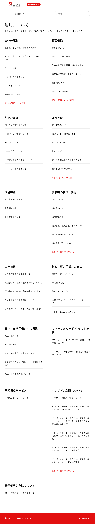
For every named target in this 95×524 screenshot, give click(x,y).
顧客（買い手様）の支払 (67, 266)
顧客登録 (57, 40)
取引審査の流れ (12, 208)
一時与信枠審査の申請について (18, 160)
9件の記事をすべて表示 (15, 103)
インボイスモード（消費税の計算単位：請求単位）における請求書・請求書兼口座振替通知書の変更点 (70, 421)
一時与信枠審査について (15, 169)
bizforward (8, 14)
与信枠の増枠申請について (16, 134)
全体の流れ (12, 40)
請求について (58, 199)
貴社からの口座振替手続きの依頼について (23, 283)
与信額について (12, 143)
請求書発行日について (62, 243)
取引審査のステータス (14, 199)
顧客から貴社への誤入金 (63, 274)
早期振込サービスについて (16, 398)
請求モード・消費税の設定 (64, 134)
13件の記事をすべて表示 (63, 252)
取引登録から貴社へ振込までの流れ (20, 48)
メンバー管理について (14, 77)
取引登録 (57, 117)
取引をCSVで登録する (62, 169)
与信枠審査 (11, 117)
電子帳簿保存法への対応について (19, 493)
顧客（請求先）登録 (61, 56)
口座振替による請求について (17, 274)
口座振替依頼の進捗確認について (19, 300)
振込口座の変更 (12, 336)
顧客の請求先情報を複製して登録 (67, 74)
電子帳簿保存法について (20, 485)
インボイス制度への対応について (67, 398)
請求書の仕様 (58, 208)
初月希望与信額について (15, 125)
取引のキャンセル (60, 143)
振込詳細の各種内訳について (17, 374)
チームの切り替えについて (16, 94)
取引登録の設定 (59, 125)
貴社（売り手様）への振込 (21, 328)
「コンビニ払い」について (64, 312)
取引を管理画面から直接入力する (67, 160)
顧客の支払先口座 (60, 291)
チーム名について (13, 86)
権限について (11, 68)
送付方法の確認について (63, 234)
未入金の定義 (58, 283)
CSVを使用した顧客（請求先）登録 (68, 65)
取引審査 (10, 192)
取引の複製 (57, 151)
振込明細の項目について (15, 344)
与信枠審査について (14, 151)
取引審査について (13, 217)
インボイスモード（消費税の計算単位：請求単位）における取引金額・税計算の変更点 (70, 436)
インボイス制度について (67, 390)
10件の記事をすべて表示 (63, 100)
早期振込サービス (16, 390)
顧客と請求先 (58, 48)
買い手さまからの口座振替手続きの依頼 (22, 291)
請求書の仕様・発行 (64, 192)
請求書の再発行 (59, 217)
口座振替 (10, 266)
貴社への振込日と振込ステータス (19, 353)
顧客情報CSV (58, 83)
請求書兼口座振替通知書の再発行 (67, 226)
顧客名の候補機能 (60, 91)
